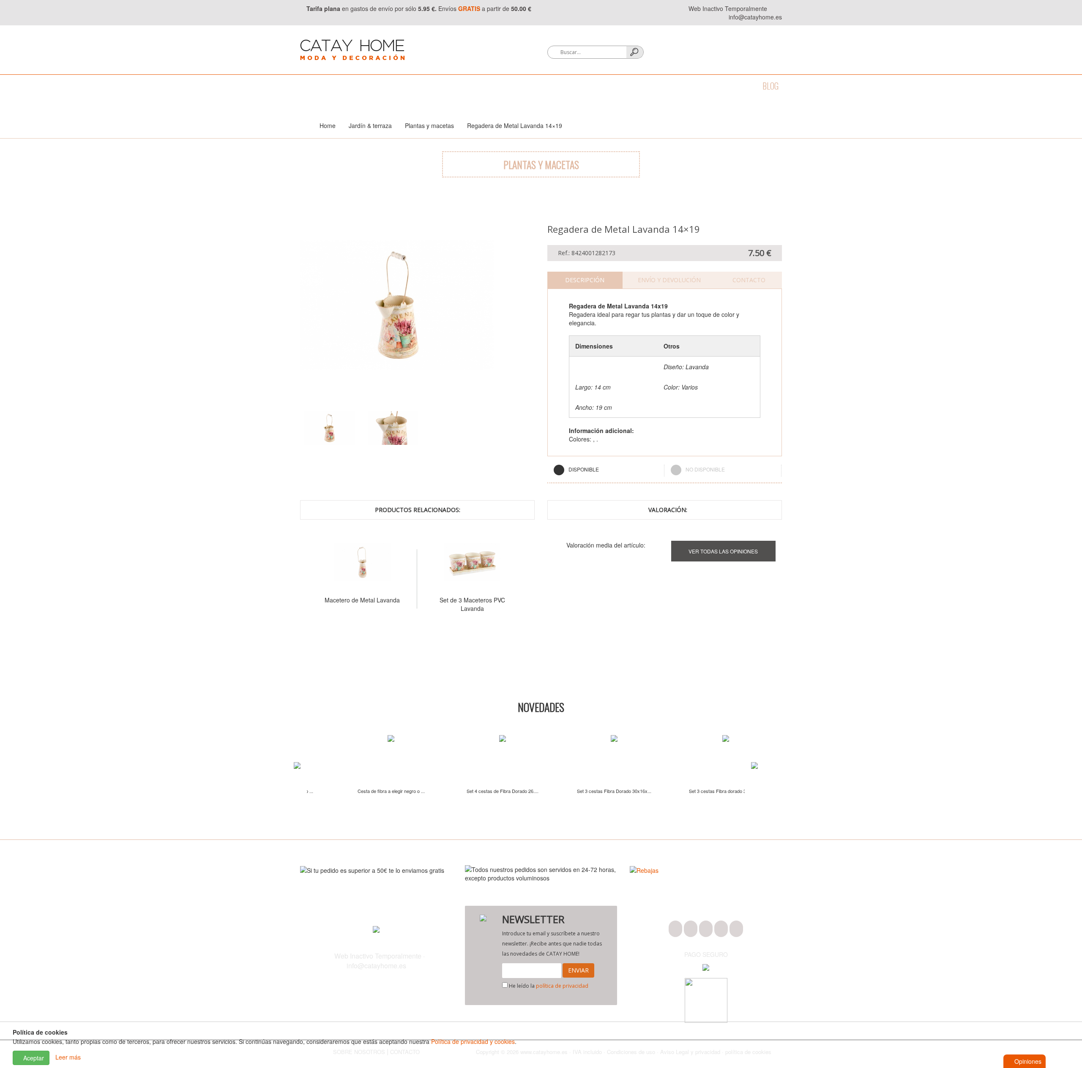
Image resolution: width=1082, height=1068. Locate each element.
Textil (412, 85)
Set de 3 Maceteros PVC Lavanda (425, 604)
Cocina (376, 85)
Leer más (68, 1057)
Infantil (658, 85)
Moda (309, 85)
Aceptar (33, 1058)
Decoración (456, 85)
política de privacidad (562, 985)
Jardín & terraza (600, 85)
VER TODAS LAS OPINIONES (723, 551)
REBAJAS (734, 85)
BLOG (770, 85)
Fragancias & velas (524, 85)
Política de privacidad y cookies (473, 1041)
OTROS (696, 85)
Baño (341, 85)
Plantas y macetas (429, 125)
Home (328, 125)
